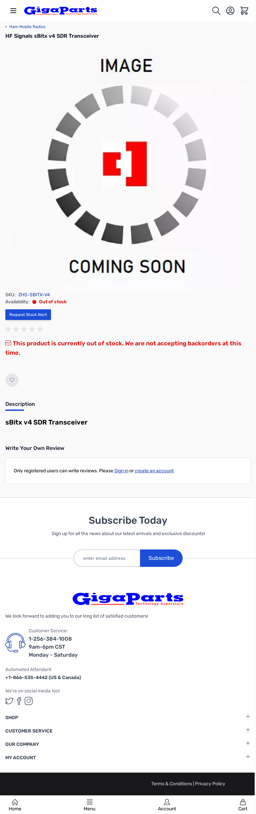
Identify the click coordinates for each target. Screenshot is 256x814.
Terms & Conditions (172, 784)
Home (15, 809)
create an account (154, 471)
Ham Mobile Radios (25, 26)
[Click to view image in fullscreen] (128, 168)
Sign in (121, 471)
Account (167, 809)
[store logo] (60, 10)
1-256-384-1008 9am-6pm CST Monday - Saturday (53, 647)
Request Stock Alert (28, 314)
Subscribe (161, 558)
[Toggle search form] (216, 11)
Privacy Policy (210, 784)
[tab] (20, 406)
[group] (25, 329)
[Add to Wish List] (12, 380)
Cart (242, 809)
